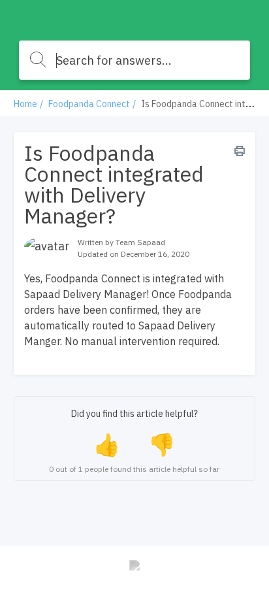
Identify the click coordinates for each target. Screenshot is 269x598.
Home (25, 104)
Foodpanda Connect (89, 104)
